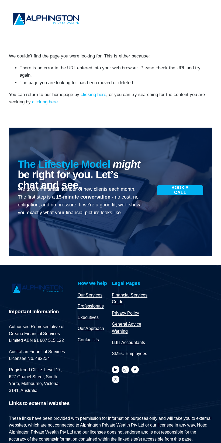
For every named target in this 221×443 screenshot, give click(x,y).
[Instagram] (125, 369)
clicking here (93, 94)
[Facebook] (135, 369)
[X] (115, 379)
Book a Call (180, 190)
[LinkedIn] (115, 369)
